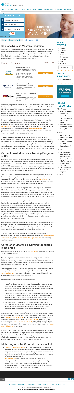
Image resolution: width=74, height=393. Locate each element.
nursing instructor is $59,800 (23, 322)
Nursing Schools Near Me (35, 9)
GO (12, 33)
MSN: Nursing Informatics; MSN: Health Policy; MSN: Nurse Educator (25, 87)
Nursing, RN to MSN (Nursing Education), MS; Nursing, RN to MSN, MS (26, 99)
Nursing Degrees (20, 9)
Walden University (23, 67)
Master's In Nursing (14, 40)
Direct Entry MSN (65, 79)
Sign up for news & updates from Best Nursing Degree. (37, 389)
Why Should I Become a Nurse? (66, 141)
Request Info (45, 73)
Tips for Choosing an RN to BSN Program (66, 170)
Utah (61, 61)
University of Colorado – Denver (15, 347)
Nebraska (63, 55)
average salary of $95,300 (14, 317)
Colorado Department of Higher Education (28, 238)
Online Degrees (48, 9)
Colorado (63, 50)
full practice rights (7, 126)
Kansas (62, 53)
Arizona (62, 48)
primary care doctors (35, 129)
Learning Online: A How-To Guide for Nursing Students (66, 127)
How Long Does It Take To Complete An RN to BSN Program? (66, 162)
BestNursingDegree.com (34, 387)
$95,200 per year (32, 320)
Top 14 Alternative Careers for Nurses (66, 120)
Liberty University (23, 84)
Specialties (58, 9)
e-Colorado (43, 179)
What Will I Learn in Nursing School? (66, 145)
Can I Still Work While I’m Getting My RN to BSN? (65, 155)
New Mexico (64, 57)
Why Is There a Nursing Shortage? (66, 136)
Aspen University (10, 359)
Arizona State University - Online (26, 94)
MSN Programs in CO (31, 40)
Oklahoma (63, 59)
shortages (34, 251)
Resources (67, 9)
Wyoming (63, 63)
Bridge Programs (7, 9)
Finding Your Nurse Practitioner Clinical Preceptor (66, 114)
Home (4, 40)
